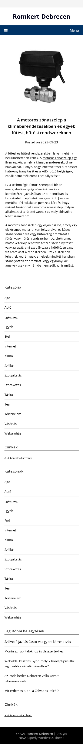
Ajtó (7, 298)
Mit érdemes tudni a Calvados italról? (31, 691)
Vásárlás (10, 424)
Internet (10, 346)
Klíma (8, 356)
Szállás (9, 365)
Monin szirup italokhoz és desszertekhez (33, 651)
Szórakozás (12, 385)
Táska (8, 394)
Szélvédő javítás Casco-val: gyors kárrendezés (37, 641)
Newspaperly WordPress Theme (41, 738)
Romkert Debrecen (41, 16)
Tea (7, 404)
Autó (7, 307)
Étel (7, 336)
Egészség (10, 317)
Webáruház (12, 433)
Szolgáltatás (13, 375)
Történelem (12, 414)
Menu (74, 30)
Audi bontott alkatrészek (18, 458)
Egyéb (8, 327)
